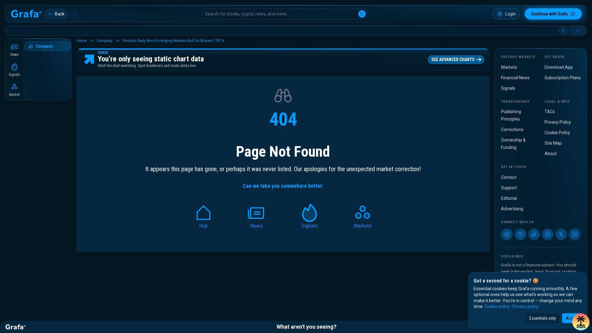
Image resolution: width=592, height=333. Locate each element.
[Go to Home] (26, 14)
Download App (559, 67)
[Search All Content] (362, 14)
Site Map (553, 143)
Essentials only (542, 318)
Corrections (512, 129)
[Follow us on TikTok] (534, 234)
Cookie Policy (557, 132)
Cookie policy (497, 306)
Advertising (512, 208)
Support (509, 187)
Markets (509, 67)
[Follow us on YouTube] (520, 234)
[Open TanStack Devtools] (581, 322)
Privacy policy (525, 306)
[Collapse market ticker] (577, 30)
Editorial (509, 198)
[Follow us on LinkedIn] (575, 234)
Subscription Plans (563, 77)
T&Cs (550, 111)
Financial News (515, 77)
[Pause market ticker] (563, 30)
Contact (508, 177)
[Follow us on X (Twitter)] (561, 234)
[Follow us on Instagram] (547, 234)
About (551, 153)
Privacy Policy (558, 122)
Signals (508, 88)
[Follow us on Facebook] (507, 234)
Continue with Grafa (549, 13)
